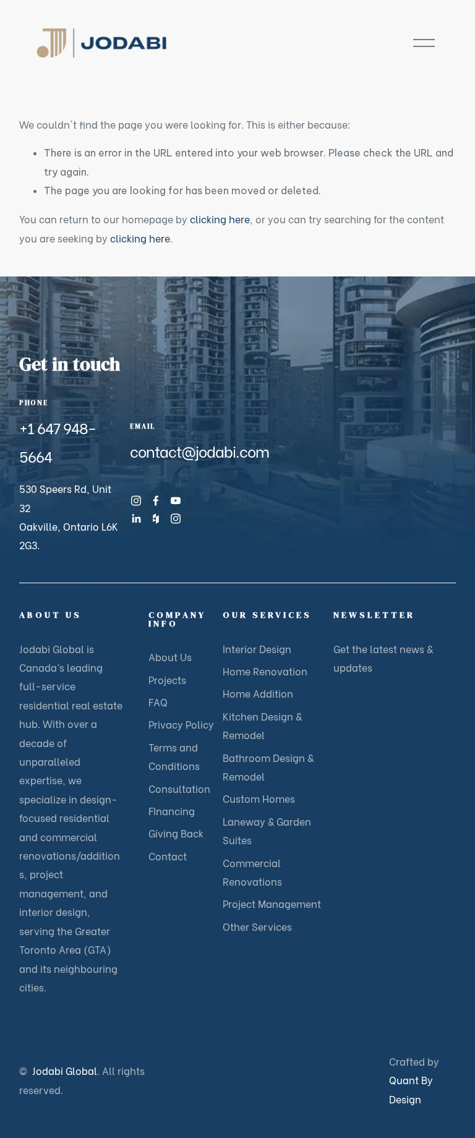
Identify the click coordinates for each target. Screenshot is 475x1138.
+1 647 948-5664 (57, 441)
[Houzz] (156, 518)
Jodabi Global (82, 1079)
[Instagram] (136, 500)
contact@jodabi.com (199, 450)
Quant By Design (411, 1088)
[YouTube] (175, 500)
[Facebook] (156, 500)
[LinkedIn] (136, 518)
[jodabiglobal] (175, 518)
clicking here (220, 219)
